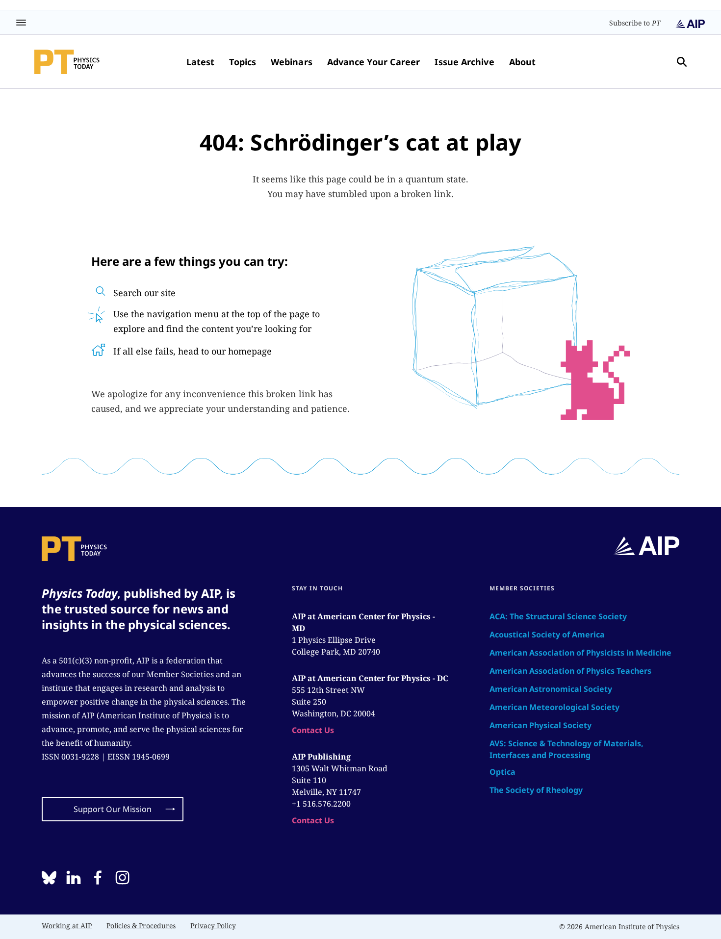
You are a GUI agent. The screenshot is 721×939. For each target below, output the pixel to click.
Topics (242, 62)
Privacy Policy (213, 925)
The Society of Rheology (536, 790)
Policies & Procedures (141, 925)
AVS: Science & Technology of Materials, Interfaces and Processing (566, 749)
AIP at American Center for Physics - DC (370, 678)
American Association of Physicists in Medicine (580, 652)
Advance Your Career (373, 62)
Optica (502, 771)
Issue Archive (464, 62)
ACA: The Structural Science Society (558, 616)
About (522, 62)
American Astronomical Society (550, 689)
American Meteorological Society (554, 707)
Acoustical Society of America (547, 634)
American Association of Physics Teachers (570, 670)
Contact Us (313, 730)
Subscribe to (635, 22)
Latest (200, 62)
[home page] (67, 62)
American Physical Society (540, 725)
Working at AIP (67, 925)
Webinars (291, 62)
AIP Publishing (321, 756)
